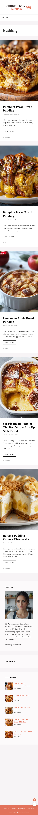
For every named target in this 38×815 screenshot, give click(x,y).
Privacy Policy (21, 808)
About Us (6, 808)
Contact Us (13, 808)
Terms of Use (30, 808)
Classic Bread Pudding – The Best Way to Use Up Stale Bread (19, 427)
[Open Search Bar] (35, 18)
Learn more (9, 131)
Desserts (7, 137)
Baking (7, 348)
